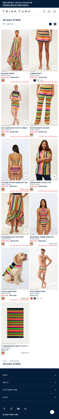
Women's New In (9, 5)
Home (5, 361)
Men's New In (23, 5)
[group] (29, 375)
